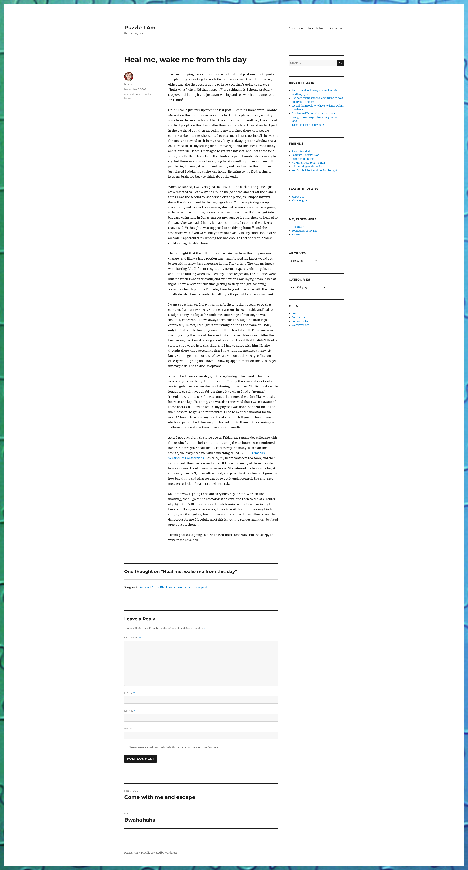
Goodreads (298, 226)
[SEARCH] (340, 63)
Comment (132, 637)
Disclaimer (336, 28)
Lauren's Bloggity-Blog (305, 155)
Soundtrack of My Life (304, 230)
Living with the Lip (303, 158)
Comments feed (301, 321)
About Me (296, 28)
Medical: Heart (133, 94)
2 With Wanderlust (303, 151)
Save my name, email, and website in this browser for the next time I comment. (175, 747)
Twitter (296, 234)
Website (130, 728)
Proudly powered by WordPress (159, 852)
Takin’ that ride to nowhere (308, 124)
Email (129, 710)
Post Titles (315, 28)
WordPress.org (300, 325)
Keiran (128, 84)
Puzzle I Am (140, 27)
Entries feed (299, 317)
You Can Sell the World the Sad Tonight (314, 170)
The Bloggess (299, 200)
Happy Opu (298, 196)
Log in (295, 313)
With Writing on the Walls (307, 166)
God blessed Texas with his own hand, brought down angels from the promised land (315, 117)
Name (129, 692)
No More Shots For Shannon (308, 162)
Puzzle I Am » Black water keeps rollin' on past (173, 587)
